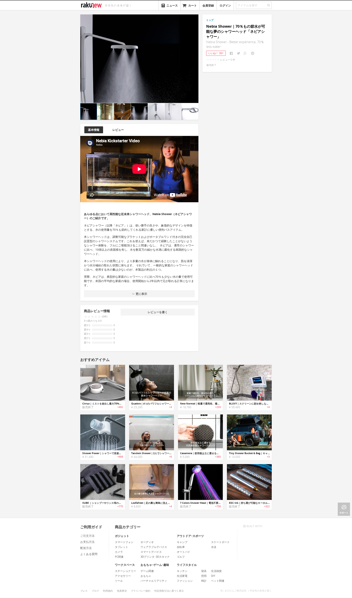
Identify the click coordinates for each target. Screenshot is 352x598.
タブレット (121, 547)
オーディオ (147, 542)
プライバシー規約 (140, 591)
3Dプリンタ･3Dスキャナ (155, 557)
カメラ (119, 552)
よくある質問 (88, 554)
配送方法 (86, 548)
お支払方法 (87, 542)
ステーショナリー (125, 571)
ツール (119, 581)
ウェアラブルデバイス (154, 547)
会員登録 (208, 5)
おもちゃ (146, 576)
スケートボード (220, 542)
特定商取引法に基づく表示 (169, 591)
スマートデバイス (151, 552)
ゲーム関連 (147, 571)
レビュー (118, 130)
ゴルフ (181, 557)
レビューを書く (158, 312)
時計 (204, 581)
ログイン (225, 5)
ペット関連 (217, 581)
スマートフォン (124, 542)
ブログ (95, 591)
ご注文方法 (87, 536)
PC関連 (119, 557)
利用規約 (108, 591)
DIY (213, 576)
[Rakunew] (92, 5)
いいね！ (215, 53)
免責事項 (122, 591)
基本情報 (93, 130)
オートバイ (183, 552)
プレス (84, 591)
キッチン (182, 571)
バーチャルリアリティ (154, 581)
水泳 (213, 547)
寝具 (204, 571)
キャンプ (182, 542)
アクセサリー (123, 576)
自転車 (181, 547)
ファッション (185, 581)
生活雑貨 (216, 571)
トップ (209, 20)
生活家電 (182, 576)
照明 (204, 576)
